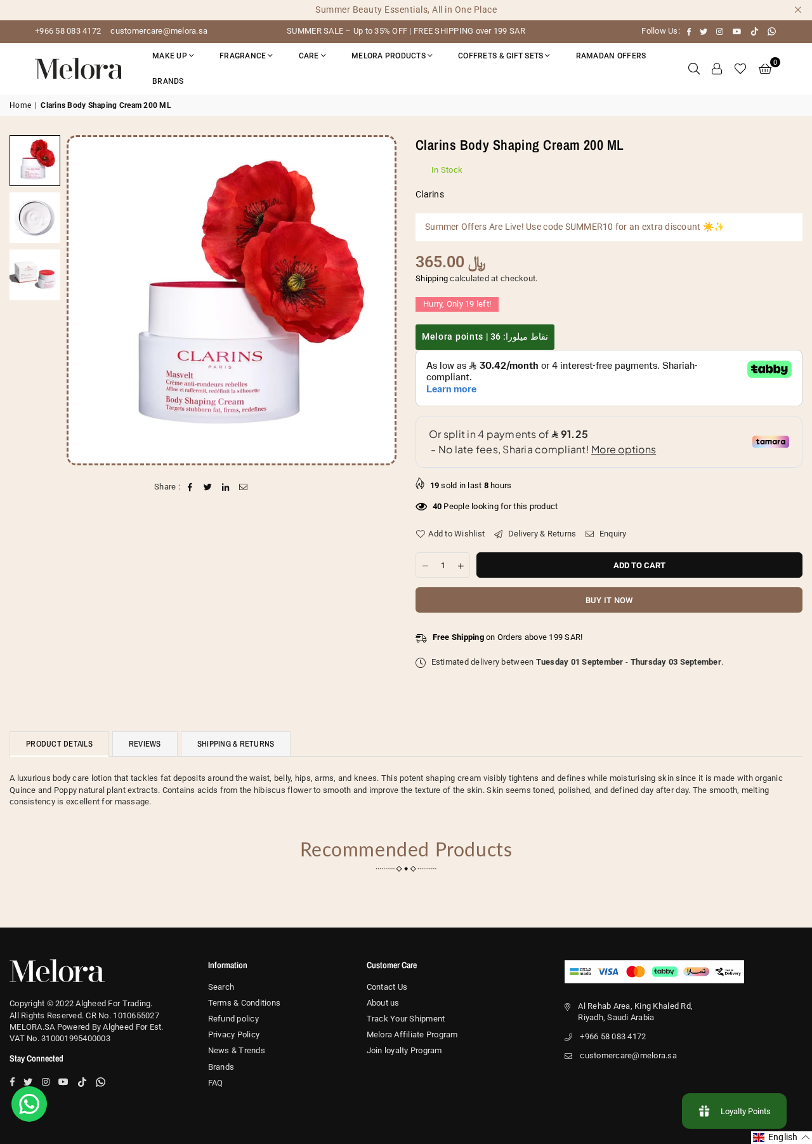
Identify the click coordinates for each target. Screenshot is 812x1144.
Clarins (430, 194)
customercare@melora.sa (157, 31)
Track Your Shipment (406, 1018)
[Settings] (716, 68)
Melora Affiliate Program (412, 1034)
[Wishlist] (740, 68)
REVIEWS (145, 743)
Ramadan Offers (611, 55)
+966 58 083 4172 (68, 31)
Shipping (432, 278)
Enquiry (612, 533)
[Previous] (84, 300)
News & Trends (236, 1050)
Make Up (169, 55)
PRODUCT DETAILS (59, 743)
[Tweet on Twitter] (208, 487)
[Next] (379, 300)
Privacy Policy (234, 1034)
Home (20, 105)
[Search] (694, 68)
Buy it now (609, 600)
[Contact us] (29, 1104)
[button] (765, 68)
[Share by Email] (244, 487)
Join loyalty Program (404, 1050)
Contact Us (387, 987)
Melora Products (388, 55)
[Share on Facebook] (190, 487)
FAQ (215, 1082)
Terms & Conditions (244, 1003)
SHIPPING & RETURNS (236, 743)
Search (221, 987)
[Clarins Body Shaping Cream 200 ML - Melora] (35, 160)
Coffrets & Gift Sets (500, 55)
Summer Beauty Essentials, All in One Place (406, 9)
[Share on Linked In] (226, 487)
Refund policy (233, 1018)
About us (383, 1003)
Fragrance (242, 55)
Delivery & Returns (541, 533)
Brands (168, 81)
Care (309, 55)
